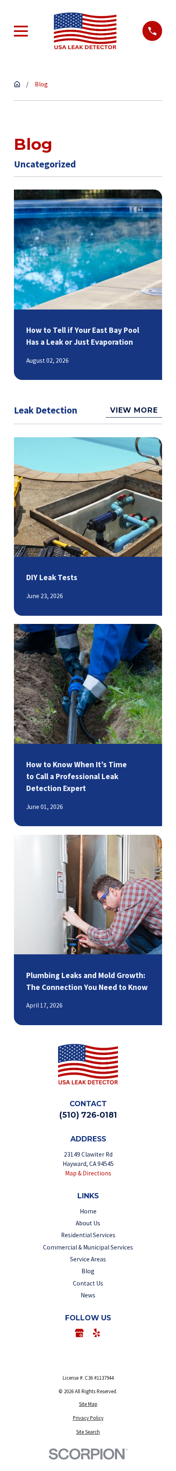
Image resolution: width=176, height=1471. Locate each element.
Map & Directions (88, 1173)
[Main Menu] (21, 31)
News (88, 1295)
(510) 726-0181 (88, 1115)
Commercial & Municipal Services (88, 1247)
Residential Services (88, 1235)
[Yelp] (96, 1333)
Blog (88, 1271)
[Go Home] (17, 84)
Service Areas (88, 1259)
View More (134, 410)
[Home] (85, 31)
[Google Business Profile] (79, 1333)
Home (88, 1211)
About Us (88, 1223)
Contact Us (88, 1283)
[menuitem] (88, 1404)
